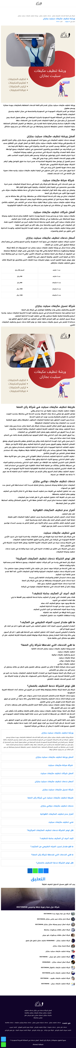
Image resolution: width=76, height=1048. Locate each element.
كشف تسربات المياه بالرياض (63, 1030)
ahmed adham (38, 1044)
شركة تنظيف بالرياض (40, 1027)
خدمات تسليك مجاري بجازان (40, 1023)
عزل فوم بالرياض (10, 1030)
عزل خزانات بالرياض (37, 1030)
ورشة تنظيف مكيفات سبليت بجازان (61, 105)
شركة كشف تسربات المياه (23, 1030)
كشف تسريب (13, 1027)
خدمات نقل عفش (62, 1027)
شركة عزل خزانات (49, 1030)
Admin (58, 21)
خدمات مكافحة (9, 1023)
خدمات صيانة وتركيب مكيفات (22, 1023)
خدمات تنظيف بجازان (45, 16)
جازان (24, 426)
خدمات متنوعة (52, 1027)
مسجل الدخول (58, 884)
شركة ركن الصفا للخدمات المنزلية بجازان (63, 16)
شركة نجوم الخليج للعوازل (25, 1027)
